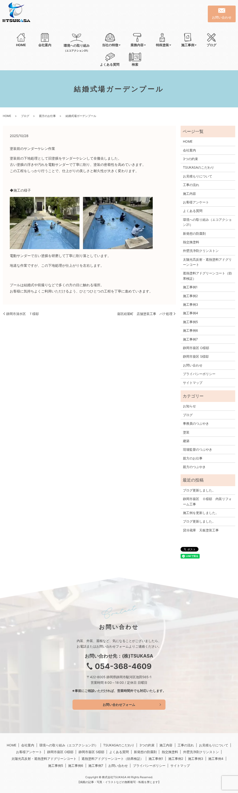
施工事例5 (190, 322)
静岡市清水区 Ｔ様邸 (22, 314)
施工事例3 (190, 304)
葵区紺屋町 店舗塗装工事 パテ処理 (144, 314)
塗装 (186, 432)
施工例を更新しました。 (201, 513)
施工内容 (189, 194)
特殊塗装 (162, 45)
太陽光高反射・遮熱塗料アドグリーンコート (207, 261)
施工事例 (187, 45)
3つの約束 (190, 159)
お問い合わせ (192, 365)
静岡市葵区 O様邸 (196, 348)
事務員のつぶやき (196, 423)
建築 (186, 441)
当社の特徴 (110, 45)
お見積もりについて (197, 176)
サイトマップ (192, 383)
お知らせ (189, 406)
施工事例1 (190, 287)
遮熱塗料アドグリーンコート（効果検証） (207, 275)
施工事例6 (190, 330)
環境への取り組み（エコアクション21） (207, 222)
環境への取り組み (77, 47)
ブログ (211, 45)
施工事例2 (190, 296)
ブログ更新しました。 (199, 490)
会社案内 (44, 45)
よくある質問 (109, 64)
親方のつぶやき (194, 467)
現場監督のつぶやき (197, 449)
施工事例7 (190, 339)
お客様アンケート (196, 202)
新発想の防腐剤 (194, 233)
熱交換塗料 (191, 242)
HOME (21, 45)
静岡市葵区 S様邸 (196, 356)
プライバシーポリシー (199, 374)
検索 (135, 64)
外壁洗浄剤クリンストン (201, 251)
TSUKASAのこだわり (198, 167)
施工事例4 (190, 313)
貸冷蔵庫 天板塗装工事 (201, 530)
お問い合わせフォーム (119, 704)
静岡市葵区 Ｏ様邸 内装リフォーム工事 (207, 501)
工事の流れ (191, 185)
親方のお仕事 (47, 116)
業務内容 (137, 45)
